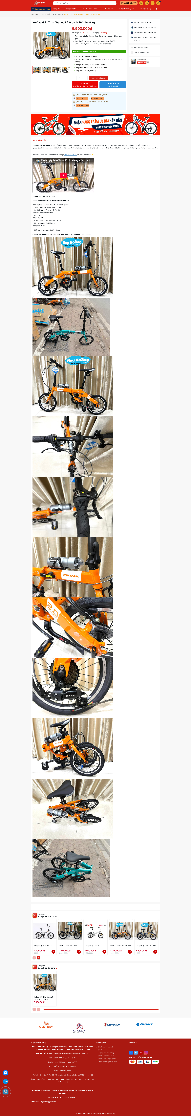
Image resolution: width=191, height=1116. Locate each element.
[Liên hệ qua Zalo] (5, 1081)
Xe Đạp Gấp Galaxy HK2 (68, 945)
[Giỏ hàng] (158, 3)
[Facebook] (131, 1053)
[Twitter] (136, 1053)
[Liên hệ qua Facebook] (5, 1072)
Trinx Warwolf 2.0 (70, 155)
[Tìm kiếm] (55, 3)
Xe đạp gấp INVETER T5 (43, 945)
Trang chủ (56, 9)
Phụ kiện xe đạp (145, 9)
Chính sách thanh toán (106, 1050)
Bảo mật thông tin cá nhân (107, 1062)
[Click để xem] (51, 46)
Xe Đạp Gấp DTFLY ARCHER (120, 945)
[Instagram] (146, 1053)
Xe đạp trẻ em (107, 9)
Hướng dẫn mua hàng (106, 1053)
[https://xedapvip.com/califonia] (46, 1024)
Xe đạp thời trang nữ (126, 9)
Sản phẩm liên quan (47, 916)
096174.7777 (72, 1062)
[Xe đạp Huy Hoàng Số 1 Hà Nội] (41, 3)
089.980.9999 (65, 1071)
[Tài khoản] (153, 3)
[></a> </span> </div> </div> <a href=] (188, 1101)
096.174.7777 (60, 1097)
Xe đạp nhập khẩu (90, 9)
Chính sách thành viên (106, 1047)
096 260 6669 (97, 98)
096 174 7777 (128, 4)
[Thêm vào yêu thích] (132, 47)
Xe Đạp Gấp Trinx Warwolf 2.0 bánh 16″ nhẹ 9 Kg (43, 998)
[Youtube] (141, 1053)
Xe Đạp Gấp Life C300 (93, 945)
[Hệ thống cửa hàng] (141, 3)
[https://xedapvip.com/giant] (79, 1024)
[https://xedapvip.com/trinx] (112, 1024)
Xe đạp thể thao (72, 9)
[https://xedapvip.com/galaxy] (145, 1024)
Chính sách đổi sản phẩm (107, 1059)
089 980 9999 (83, 105)
